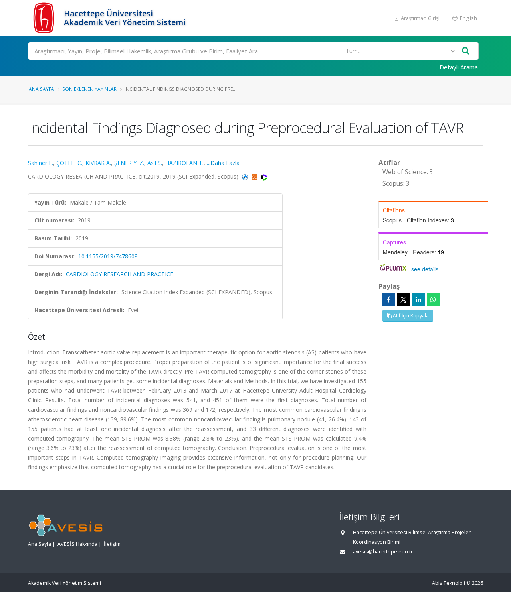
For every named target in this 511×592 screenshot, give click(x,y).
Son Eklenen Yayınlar (89, 89)
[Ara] (466, 51)
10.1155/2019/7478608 (108, 256)
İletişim (112, 544)
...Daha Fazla (223, 163)
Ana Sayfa (41, 89)
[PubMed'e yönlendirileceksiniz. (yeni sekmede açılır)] (246, 176)
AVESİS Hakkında (77, 544)
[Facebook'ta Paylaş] (388, 299)
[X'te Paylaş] (403, 299)
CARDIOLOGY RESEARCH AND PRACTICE (119, 274)
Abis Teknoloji (448, 583)
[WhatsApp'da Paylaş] (433, 299)
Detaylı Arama (459, 67)
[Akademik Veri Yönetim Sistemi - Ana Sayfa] (45, 18)
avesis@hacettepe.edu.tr (383, 551)
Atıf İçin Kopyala (410, 315)
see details (424, 269)
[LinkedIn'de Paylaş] (418, 299)
